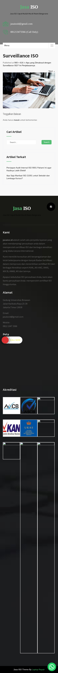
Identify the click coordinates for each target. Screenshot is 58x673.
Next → (52, 71)
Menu (6, 45)
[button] (52, 667)
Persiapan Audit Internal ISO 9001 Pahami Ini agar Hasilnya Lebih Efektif (28, 169)
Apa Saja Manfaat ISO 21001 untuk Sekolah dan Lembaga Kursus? (28, 176)
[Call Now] (5, 340)
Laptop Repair (38, 669)
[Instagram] (51, 207)
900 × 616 (18, 63)
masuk (17, 120)
